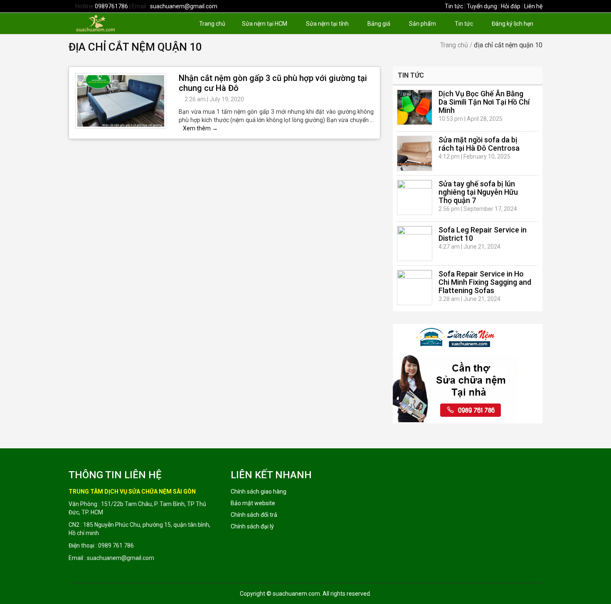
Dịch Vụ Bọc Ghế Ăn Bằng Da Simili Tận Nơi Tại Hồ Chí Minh (484, 102)
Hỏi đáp (510, 6)
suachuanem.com (296, 593)
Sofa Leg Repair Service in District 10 (483, 233)
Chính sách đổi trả (254, 514)
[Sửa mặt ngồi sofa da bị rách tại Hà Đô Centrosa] (414, 153)
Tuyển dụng (482, 6)
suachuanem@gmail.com (183, 6)
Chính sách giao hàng (258, 491)
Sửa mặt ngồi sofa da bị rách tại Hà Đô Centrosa (479, 143)
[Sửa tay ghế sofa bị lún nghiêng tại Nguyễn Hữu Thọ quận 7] (414, 197)
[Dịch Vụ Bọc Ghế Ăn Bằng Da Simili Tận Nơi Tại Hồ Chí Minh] (414, 107)
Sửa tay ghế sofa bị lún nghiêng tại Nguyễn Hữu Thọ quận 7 (478, 192)
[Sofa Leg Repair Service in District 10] (414, 243)
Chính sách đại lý (252, 526)
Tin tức (454, 6)
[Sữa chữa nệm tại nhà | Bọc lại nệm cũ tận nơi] (109, 23)
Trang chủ (454, 45)
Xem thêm (200, 128)
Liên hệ (533, 6)
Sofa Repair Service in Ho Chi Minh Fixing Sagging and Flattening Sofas (485, 282)
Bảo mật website (253, 503)
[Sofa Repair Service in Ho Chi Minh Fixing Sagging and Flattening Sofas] (414, 287)
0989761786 (111, 6)
